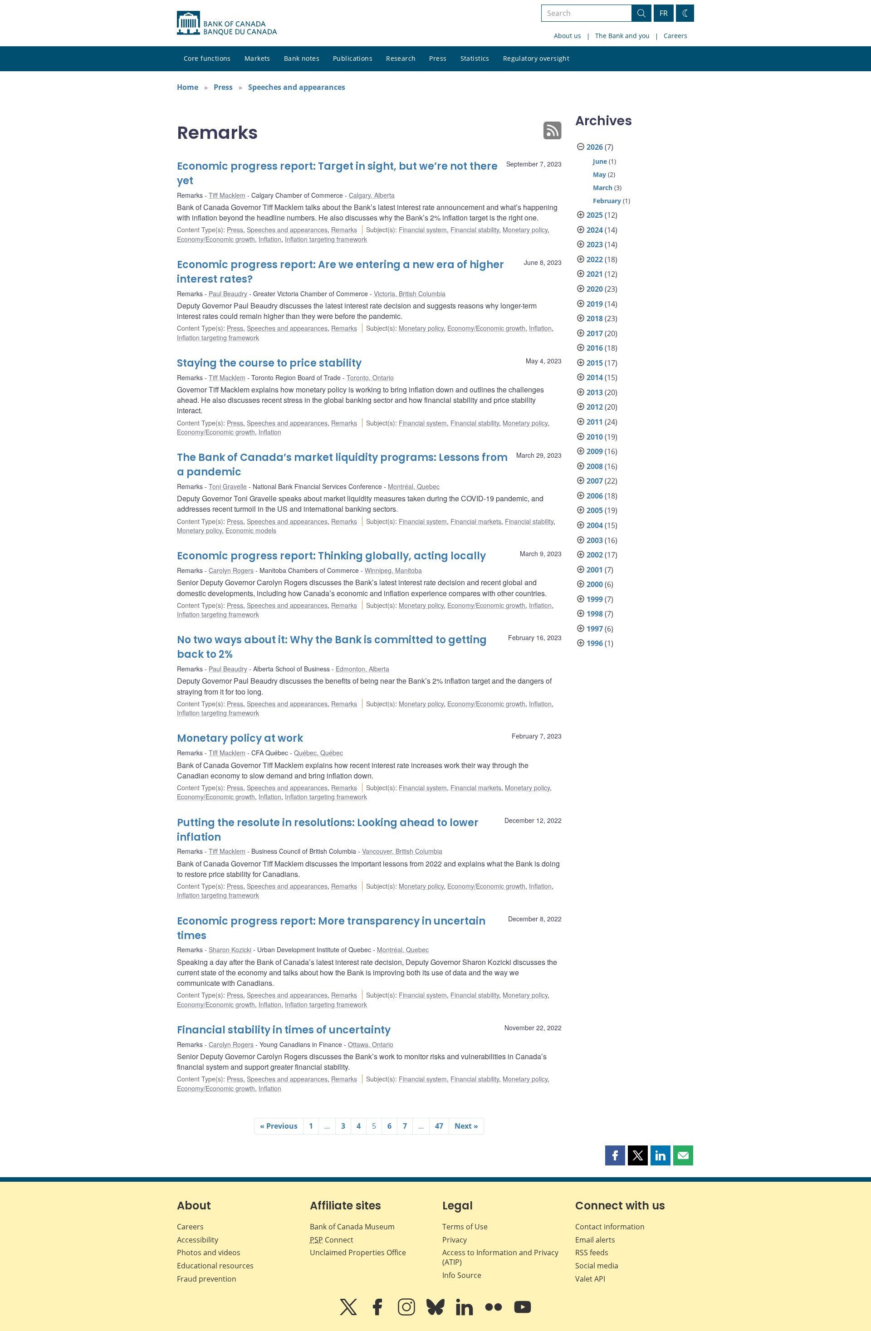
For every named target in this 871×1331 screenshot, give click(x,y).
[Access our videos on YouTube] (522, 1313)
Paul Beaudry (228, 293)
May (599, 174)
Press (437, 58)
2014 (595, 377)
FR (664, 13)
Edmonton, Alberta (362, 668)
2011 (595, 422)
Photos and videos (208, 1253)
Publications (352, 58)
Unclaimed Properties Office (358, 1253)
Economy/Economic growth (216, 239)
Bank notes (301, 58)
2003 (595, 540)
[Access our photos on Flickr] (494, 1313)
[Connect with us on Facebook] (378, 1313)
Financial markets (475, 521)
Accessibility (197, 1240)
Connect (331, 1240)
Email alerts (595, 1240)
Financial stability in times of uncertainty (284, 1030)
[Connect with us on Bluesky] (436, 1313)
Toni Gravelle (228, 486)
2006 (595, 496)
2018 (595, 318)
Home (187, 87)
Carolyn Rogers (231, 570)
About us (567, 35)
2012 (595, 407)
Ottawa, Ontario (370, 1044)
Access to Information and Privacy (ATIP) (500, 1257)
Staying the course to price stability (269, 363)
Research (401, 58)
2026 (595, 147)
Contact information (610, 1227)
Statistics (474, 58)
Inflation (270, 239)
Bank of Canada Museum (352, 1227)
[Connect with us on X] (349, 1313)
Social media (596, 1266)
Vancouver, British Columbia (402, 851)
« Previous (279, 1126)
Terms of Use (465, 1227)
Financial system (423, 229)
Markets (257, 58)
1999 (595, 599)
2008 (595, 466)
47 (439, 1126)
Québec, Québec (318, 752)
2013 (595, 392)
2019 (595, 304)
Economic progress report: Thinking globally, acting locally (331, 556)
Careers (675, 35)
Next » (466, 1126)
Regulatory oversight (536, 58)
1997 (595, 629)
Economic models (250, 530)
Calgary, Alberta (372, 195)
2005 (595, 510)
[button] (615, 1155)
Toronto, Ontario (370, 377)
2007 (595, 481)
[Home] (227, 23)
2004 (595, 525)
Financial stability (474, 229)
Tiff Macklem (227, 195)
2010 (595, 437)
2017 (595, 333)
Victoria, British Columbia (409, 293)
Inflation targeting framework (326, 239)
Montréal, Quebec (414, 486)
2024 (595, 230)
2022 (595, 259)
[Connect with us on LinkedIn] (465, 1313)
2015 (595, 363)
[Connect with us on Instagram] (407, 1313)
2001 (595, 570)
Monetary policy (525, 229)
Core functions (207, 58)
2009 (595, 451)
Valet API (590, 1279)
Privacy (454, 1240)
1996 (595, 643)
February (607, 200)
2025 (595, 215)
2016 (595, 348)
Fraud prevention (206, 1279)
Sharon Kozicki (230, 949)
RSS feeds (591, 1253)
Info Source (461, 1275)
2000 (595, 584)
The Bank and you (622, 35)
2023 (595, 245)
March (602, 187)
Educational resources (215, 1266)
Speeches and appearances (296, 87)
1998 (595, 614)
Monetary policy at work (240, 738)
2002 (595, 555)
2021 (595, 274)
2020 (595, 289)
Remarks (344, 229)
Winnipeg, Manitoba (393, 570)
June (600, 161)
